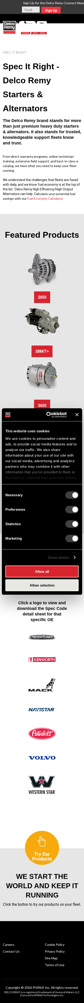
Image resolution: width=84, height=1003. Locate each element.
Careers (8, 945)
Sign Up (51, 10)
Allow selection (42, 585)
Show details (58, 557)
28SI (42, 297)
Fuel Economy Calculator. (45, 198)
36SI (42, 405)
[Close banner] (77, 414)
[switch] (72, 509)
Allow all (42, 571)
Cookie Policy (54, 945)
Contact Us (11, 951)
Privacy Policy (55, 951)
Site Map (51, 958)
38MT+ (42, 351)
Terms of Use (54, 965)
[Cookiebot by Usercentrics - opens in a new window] (49, 415)
